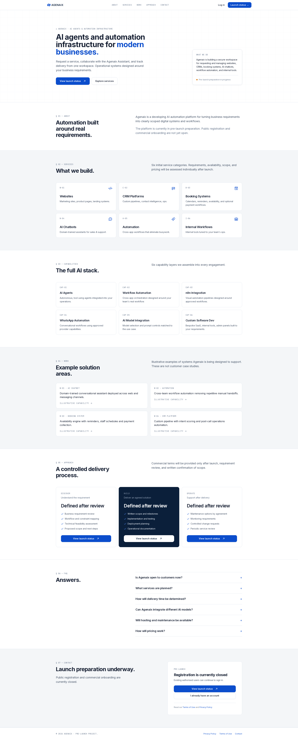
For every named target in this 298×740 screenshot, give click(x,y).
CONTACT (165, 5)
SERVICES (127, 5)
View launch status (70, 81)
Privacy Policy (205, 707)
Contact (238, 734)
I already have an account (204, 695)
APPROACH (151, 5)
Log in (221, 5)
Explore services (104, 81)
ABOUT (114, 5)
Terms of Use (189, 707)
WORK (139, 5)
